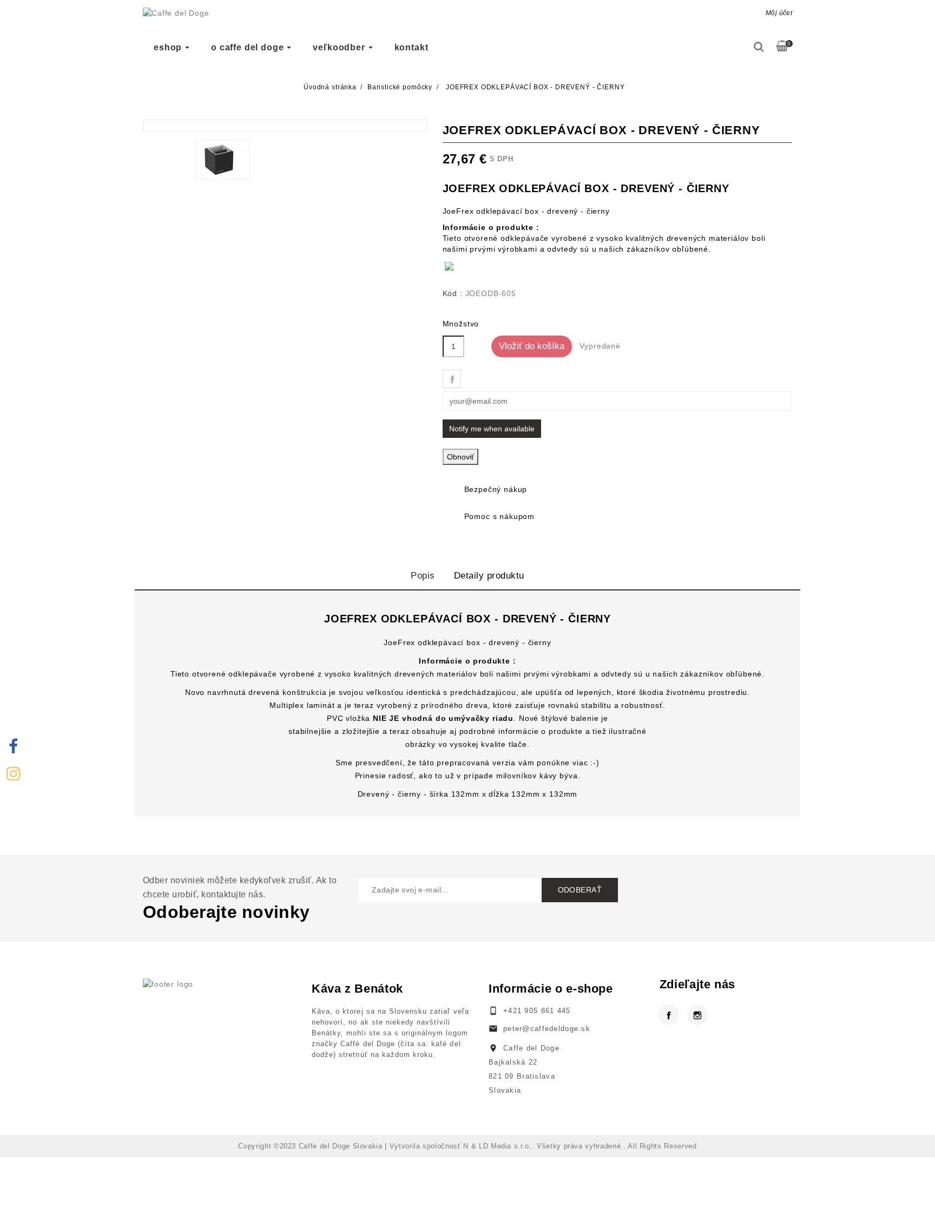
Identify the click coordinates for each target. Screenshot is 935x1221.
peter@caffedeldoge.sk (546, 1029)
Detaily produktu (489, 575)
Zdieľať (451, 379)
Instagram (697, 1010)
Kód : (453, 293)
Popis (423, 575)
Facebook (669, 1010)
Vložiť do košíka (531, 346)
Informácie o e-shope (551, 988)
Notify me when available (492, 428)
